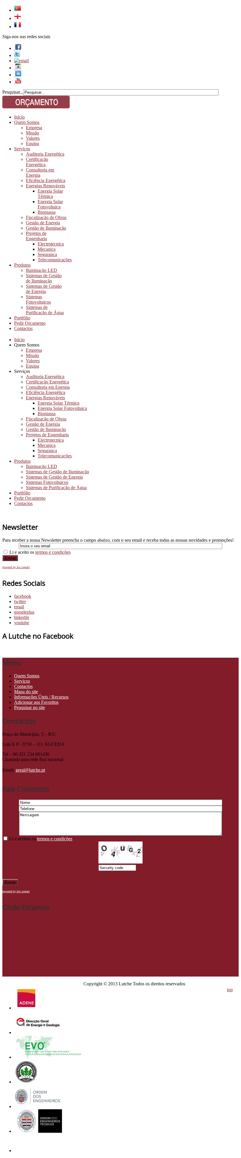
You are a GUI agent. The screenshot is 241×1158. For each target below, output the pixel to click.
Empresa (34, 127)
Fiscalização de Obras (46, 217)
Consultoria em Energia (40, 172)
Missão (32, 132)
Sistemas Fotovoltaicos (38, 299)
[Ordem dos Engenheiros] (38, 1106)
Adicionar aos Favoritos (36, 702)
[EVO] (48, 1057)
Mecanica (47, 249)
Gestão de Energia (43, 222)
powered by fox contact (16, 567)
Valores (33, 138)
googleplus (24, 612)
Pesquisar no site (29, 707)
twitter (20, 601)
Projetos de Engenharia (36, 236)
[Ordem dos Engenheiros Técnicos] (38, 1131)
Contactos (23, 328)
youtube (21, 622)
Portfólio (22, 317)
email (19, 606)
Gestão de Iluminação (46, 227)
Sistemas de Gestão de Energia (44, 289)
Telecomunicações (55, 259)
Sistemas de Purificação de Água (45, 310)
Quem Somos (26, 122)
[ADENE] (26, 1007)
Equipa (32, 143)
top (230, 989)
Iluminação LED (41, 270)
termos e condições (53, 552)
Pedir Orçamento (30, 323)
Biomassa (47, 212)
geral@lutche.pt (30, 769)
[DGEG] (38, 1032)
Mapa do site (26, 691)
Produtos (22, 264)
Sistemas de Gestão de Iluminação (44, 278)
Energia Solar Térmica (50, 193)
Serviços (22, 148)
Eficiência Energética (45, 180)
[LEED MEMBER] (26, 1081)
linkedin (21, 617)
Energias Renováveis (45, 185)
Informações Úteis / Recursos (41, 696)
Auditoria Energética (45, 154)
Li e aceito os (40, 552)
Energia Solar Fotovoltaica (50, 204)
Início (19, 117)
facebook (22, 596)
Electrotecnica (51, 243)
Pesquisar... (12, 92)
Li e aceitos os (40, 838)
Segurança (47, 254)
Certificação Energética (37, 162)
